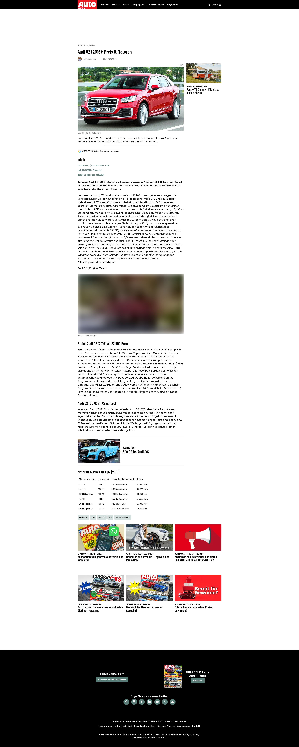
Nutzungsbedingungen (137, 721)
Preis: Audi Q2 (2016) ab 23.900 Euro (93, 165)
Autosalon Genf (123, 517)
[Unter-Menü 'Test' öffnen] (128, 4)
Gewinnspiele (183, 726)
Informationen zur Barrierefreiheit (115, 726)
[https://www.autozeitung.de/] (87, 4)
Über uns (161, 726)
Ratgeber (171, 5)
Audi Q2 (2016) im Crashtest (89, 170)
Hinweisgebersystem (144, 726)
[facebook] (142, 702)
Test (124, 5)
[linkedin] (149, 702)
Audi (93, 517)
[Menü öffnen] (220, 4)
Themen (171, 726)
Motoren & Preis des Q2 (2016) (91, 174)
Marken (103, 5)
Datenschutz (156, 721)
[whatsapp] (165, 702)
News (114, 5)
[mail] (173, 702)
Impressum (118, 721)
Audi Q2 (101, 517)
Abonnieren (197, 680)
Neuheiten (91, 45)
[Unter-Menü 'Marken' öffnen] (108, 4)
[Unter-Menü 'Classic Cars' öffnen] (163, 4)
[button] (131, 167)
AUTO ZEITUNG (82, 45)
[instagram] (134, 702)
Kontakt (196, 726)
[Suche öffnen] (209, 5)
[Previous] (81, 99)
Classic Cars (155, 5)
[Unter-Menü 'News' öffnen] (118, 4)
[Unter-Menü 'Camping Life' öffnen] (146, 4)
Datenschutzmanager (175, 721)
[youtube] (157, 702)
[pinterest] (126, 702)
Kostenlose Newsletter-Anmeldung (112, 679)
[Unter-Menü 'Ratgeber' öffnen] (177, 4)
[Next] (180, 99)
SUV (110, 517)
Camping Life (138, 5)
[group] (131, 105)
